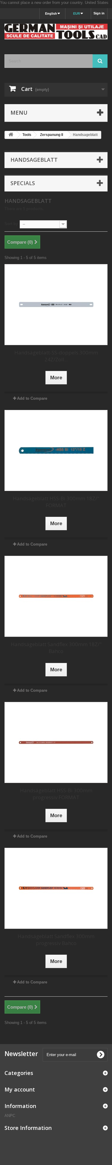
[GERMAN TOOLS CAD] (56, 31)
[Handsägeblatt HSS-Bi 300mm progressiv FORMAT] (56, 742)
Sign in (99, 13)
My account (19, 1089)
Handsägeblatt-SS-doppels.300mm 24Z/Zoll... (56, 356)
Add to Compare (32, 398)
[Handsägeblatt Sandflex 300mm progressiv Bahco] (56, 888)
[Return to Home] (10, 135)
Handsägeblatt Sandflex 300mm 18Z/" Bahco (56, 648)
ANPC (9, 1115)
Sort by (11, 223)
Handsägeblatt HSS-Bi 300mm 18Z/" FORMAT (56, 502)
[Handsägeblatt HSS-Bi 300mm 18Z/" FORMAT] (56, 450)
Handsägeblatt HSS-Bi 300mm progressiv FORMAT (56, 794)
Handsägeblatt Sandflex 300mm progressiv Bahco (56, 940)
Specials (22, 183)
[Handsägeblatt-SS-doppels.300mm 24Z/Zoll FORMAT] (56, 304)
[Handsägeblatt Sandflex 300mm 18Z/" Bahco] (56, 596)
